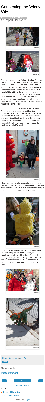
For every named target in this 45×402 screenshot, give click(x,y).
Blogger (27, 400)
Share (5, 362)
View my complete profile (10, 395)
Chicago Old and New (11, 392)
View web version (22, 385)
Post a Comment (9, 373)
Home (22, 381)
